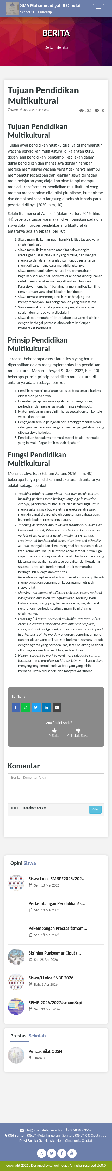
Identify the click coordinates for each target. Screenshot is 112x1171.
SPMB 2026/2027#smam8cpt (56, 1003)
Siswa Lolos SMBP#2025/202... (57, 879)
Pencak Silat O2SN (45, 1051)
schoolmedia (58, 1166)
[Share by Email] (57, 707)
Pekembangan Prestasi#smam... (58, 928)
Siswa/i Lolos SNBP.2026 (51, 978)
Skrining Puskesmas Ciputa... (55, 953)
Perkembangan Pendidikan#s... (57, 904)
